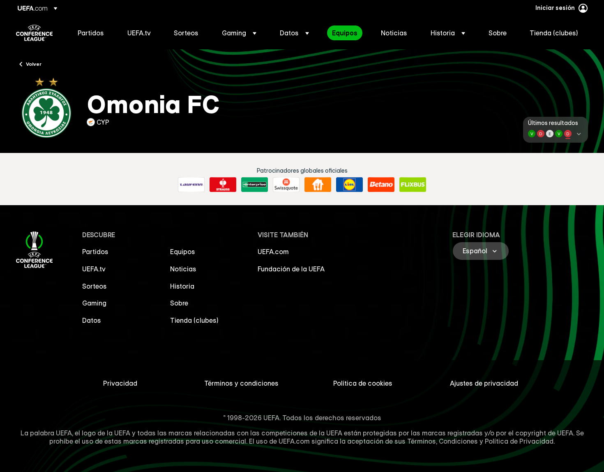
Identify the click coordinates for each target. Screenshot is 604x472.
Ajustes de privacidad (484, 383)
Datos (91, 320)
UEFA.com (273, 251)
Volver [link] (33, 64)
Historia (182, 286)
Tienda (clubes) (194, 320)
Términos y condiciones (241, 383)
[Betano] (381, 184)
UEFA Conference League (34, 33)
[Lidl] (349, 184)
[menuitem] (92, 33)
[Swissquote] (286, 184)
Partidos (95, 251)
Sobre (179, 303)
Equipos (182, 251)
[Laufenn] (191, 184)
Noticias (183, 269)
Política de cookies (362, 383)
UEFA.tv (94, 269)
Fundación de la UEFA (291, 269)
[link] (90, 33)
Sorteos (94, 286)
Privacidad (120, 383)
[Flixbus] (412, 184)
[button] (239, 33)
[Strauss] (223, 184)
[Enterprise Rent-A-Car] (254, 184)
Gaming (94, 303)
